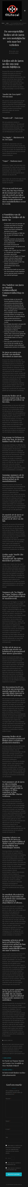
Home (3, 23)
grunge (4, 1046)
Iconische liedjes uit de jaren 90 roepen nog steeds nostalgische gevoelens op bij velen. (13, 229)
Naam (8, 1121)
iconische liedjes (17, 1046)
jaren (7, 23)
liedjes (16, 1048)
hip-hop (9, 1046)
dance (22, 1044)
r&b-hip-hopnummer (15, 1053)
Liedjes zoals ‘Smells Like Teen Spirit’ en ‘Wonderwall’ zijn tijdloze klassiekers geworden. (15, 252)
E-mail (8, 1129)
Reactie (8, 1098)
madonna (10, 1049)
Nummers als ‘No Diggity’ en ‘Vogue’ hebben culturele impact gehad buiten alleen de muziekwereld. (14, 258)
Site (7, 1137)
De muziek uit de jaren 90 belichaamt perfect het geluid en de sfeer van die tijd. (14, 246)
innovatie (5, 1048)
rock (23, 1053)
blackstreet (7, 1044)
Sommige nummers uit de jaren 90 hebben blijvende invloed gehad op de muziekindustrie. (14, 240)
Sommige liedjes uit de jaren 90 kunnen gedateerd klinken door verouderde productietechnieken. (13, 301)
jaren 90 (9, 1040)
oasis (7, 1053)
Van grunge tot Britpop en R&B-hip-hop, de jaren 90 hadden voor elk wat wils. (14, 235)
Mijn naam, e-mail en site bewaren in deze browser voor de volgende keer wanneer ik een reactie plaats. (14, 1149)
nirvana (11, 1051)
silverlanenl (15, 53)
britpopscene (16, 1044)
